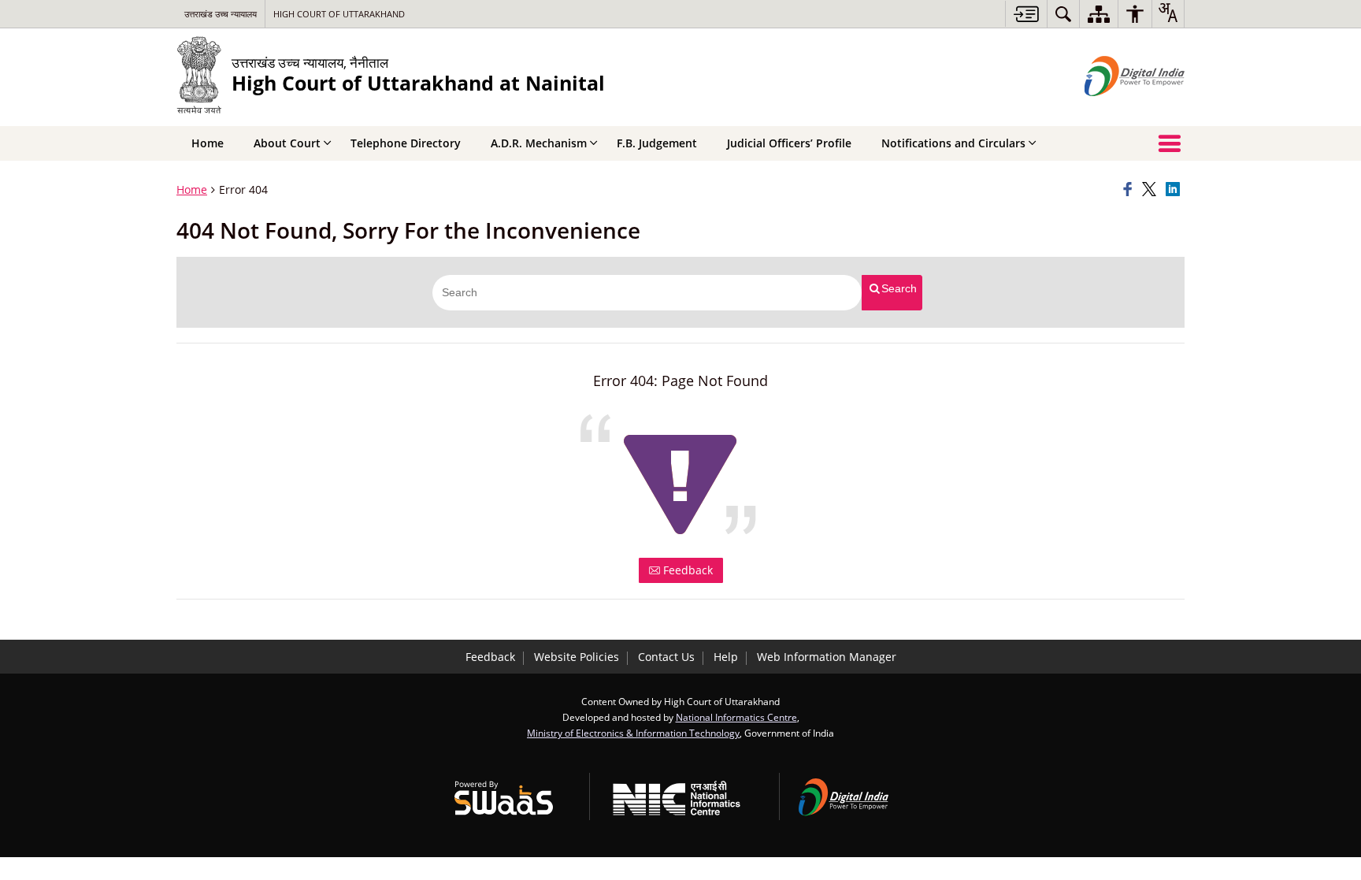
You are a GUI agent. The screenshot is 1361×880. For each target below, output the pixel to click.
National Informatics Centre (736, 717)
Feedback (686, 570)
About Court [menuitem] (287, 143)
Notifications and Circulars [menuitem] (953, 143)
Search (899, 288)
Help (726, 656)
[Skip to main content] (1026, 14)
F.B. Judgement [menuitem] (657, 143)
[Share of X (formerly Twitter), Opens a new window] (1151, 189)
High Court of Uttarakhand (339, 14)
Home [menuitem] (207, 143)
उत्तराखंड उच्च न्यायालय (220, 14)
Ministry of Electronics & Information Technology (633, 732)
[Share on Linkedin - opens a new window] (1175, 189)
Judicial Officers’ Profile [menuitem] (789, 143)
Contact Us (666, 656)
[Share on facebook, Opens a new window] (1130, 189)
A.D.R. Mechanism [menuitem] (539, 143)
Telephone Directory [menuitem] (405, 143)
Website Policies (576, 656)
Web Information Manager (826, 656)
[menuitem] (1063, 14)
